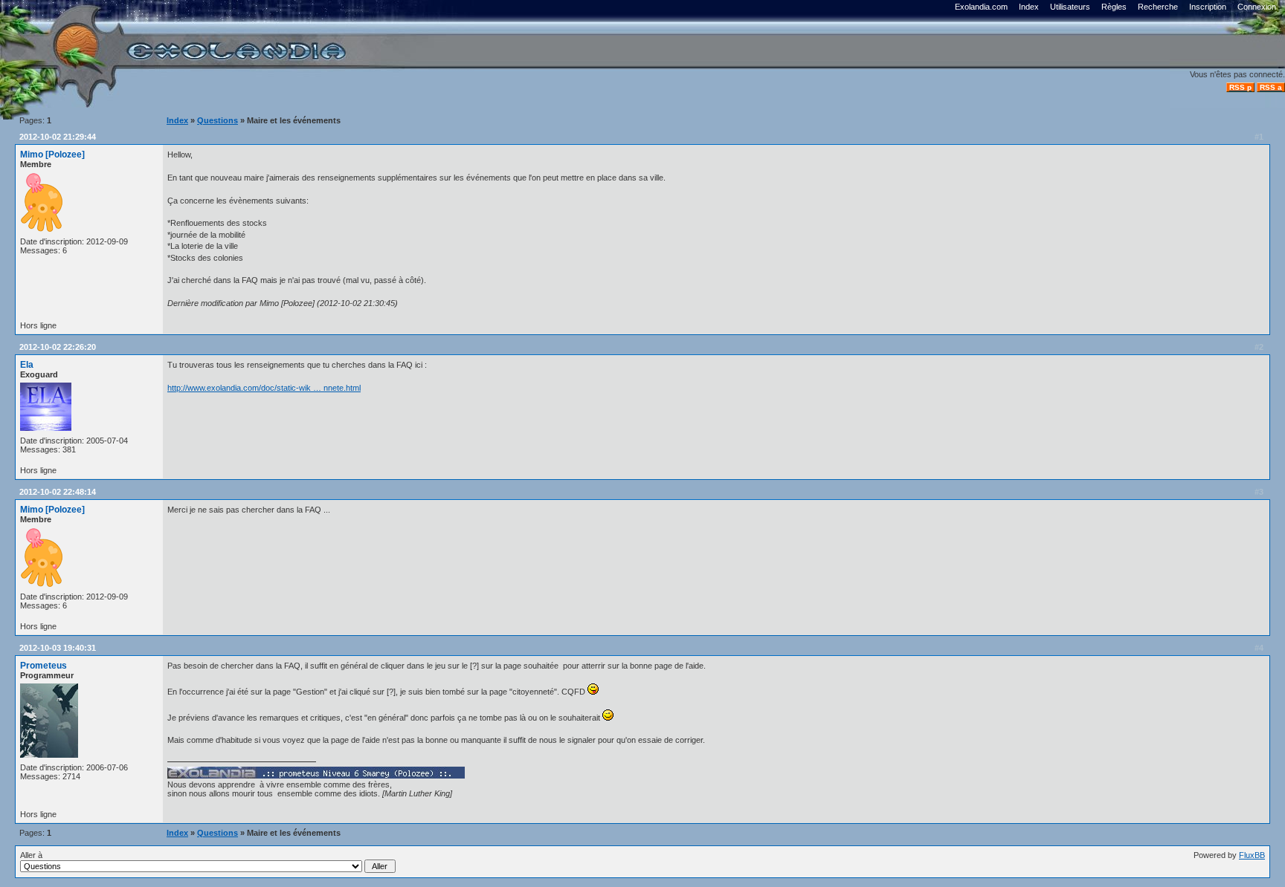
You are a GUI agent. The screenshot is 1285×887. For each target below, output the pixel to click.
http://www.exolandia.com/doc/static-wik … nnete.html (264, 387)
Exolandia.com (981, 6)
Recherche (1158, 6)
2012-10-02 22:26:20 (57, 346)
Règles (1114, 6)
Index (1029, 6)
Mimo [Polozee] (52, 154)
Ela (26, 365)
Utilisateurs (1070, 6)
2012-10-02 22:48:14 (57, 491)
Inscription (1207, 6)
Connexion (1256, 6)
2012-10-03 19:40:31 (57, 647)
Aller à (31, 855)
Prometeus (43, 665)
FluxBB (1252, 855)
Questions (217, 120)
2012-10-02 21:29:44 (57, 136)
